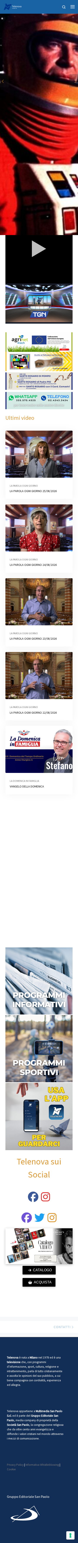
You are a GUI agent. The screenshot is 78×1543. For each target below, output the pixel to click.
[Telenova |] (12, 6)
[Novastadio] (39, 1220)
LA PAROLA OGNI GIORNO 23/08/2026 (33, 639)
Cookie (11, 1469)
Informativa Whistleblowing (42, 1465)
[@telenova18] (45, 1199)
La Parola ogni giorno (24, 485)
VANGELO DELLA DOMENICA (27, 786)
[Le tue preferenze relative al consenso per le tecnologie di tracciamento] (70, 1535)
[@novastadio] (26, 1220)
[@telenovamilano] (33, 1199)
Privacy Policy (15, 1465)
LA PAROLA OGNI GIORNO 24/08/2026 (33, 565)
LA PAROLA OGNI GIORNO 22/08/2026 (33, 713)
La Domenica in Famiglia (24, 780)
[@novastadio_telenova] (52, 1220)
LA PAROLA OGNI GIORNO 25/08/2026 (33, 491)
